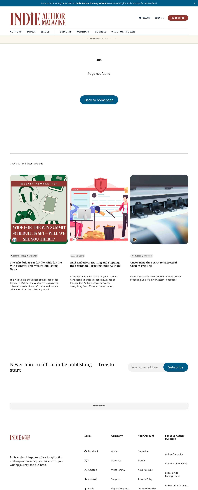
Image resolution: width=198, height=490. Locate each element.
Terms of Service (147, 488)
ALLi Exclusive (77, 256)
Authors (16, 31)
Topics (31, 31)
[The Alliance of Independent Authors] (74, 240)
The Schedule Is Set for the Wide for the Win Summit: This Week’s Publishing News (36, 266)
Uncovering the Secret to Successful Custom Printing (153, 264)
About (114, 451)
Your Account (145, 469)
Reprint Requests (120, 488)
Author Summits (174, 454)
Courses (100, 31)
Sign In (159, 18)
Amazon (92, 469)
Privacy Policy (145, 479)
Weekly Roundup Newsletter (24, 256)
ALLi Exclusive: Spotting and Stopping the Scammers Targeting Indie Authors (95, 264)
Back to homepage (99, 100)
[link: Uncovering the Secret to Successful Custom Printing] (159, 243)
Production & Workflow (141, 256)
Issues (45, 31)
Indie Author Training (176, 485)
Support (115, 479)
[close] (195, 3)
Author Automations (176, 463)
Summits (66, 31)
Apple (91, 488)
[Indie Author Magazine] (14, 240)
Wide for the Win (123, 31)
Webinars (83, 31)
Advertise (116, 460)
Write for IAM (118, 469)
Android (92, 479)
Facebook (93, 451)
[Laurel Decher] (135, 240)
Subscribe (178, 18)
